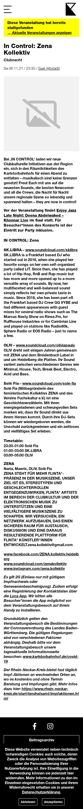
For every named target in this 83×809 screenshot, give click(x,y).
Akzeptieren (53, 802)
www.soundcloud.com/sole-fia (49, 383)
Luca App (18, 596)
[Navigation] (8, 9)
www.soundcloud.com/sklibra (51, 250)
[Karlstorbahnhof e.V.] (71, 9)
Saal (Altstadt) (49, 68)
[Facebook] (34, 726)
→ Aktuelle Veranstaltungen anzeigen (39, 32)
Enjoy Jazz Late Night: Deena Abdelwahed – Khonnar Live (40, 215)
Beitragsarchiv (41, 740)
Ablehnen (28, 802)
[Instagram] (50, 726)
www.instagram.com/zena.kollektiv (34, 568)
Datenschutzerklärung (41, 792)
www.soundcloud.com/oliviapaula (45, 345)
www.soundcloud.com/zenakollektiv (35, 563)
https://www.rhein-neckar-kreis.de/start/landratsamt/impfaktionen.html (41, 693)
